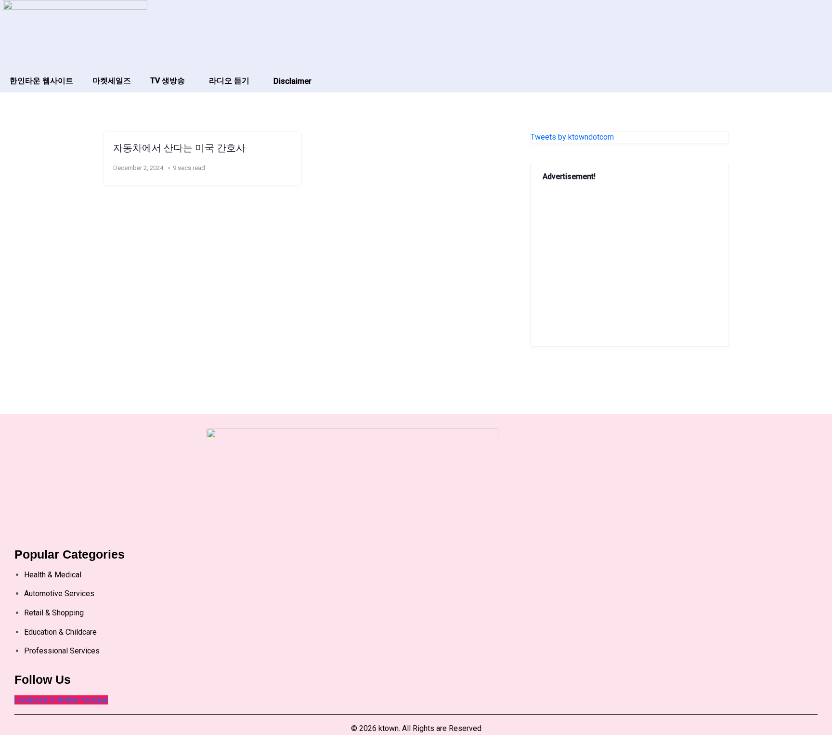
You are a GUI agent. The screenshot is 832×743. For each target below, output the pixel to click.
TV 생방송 (167, 80)
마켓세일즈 (111, 80)
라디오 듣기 (229, 80)
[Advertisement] (629, 268)
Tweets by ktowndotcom (572, 137)
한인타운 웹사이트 (41, 80)
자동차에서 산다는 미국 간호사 (179, 148)
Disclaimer (292, 81)
